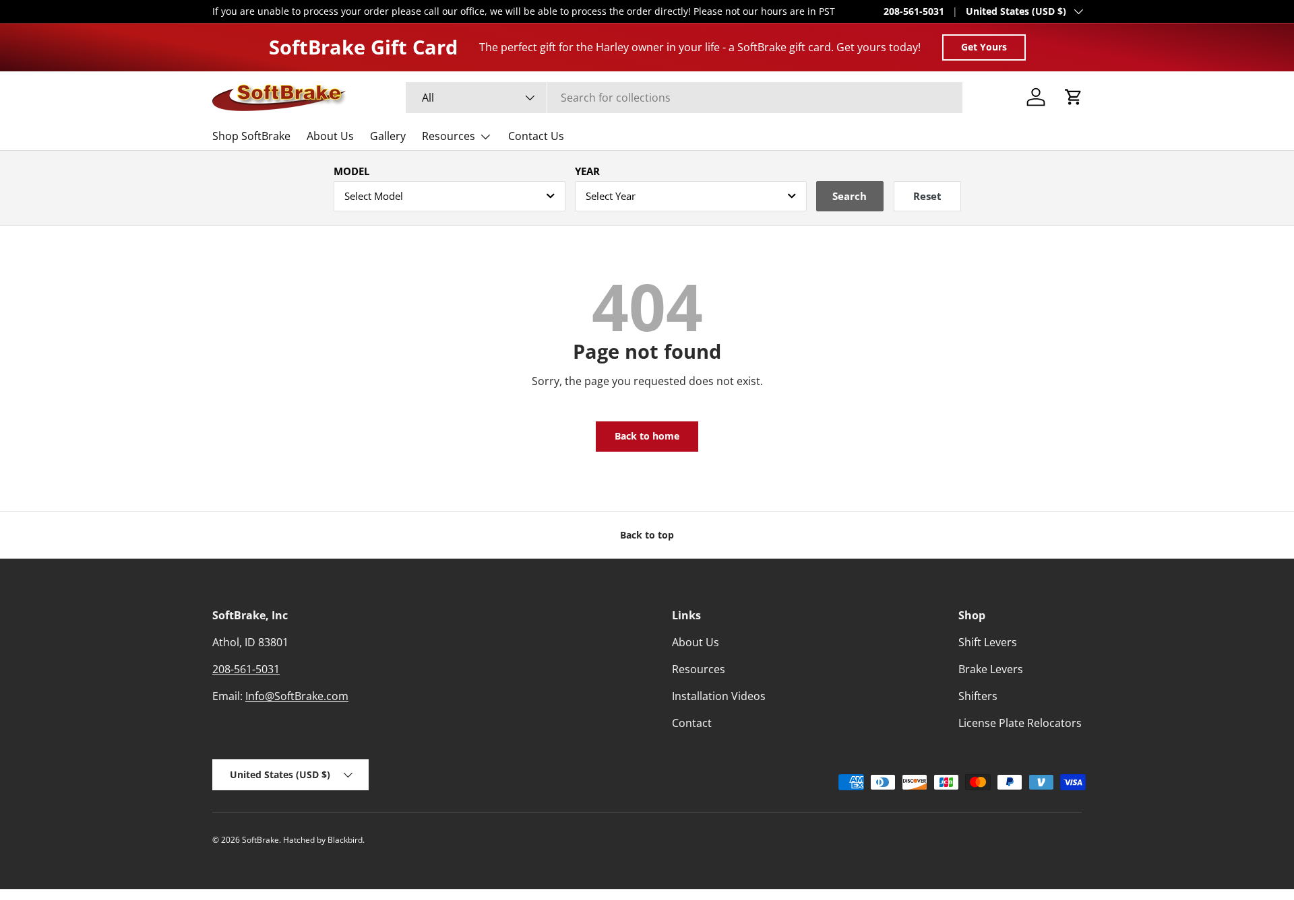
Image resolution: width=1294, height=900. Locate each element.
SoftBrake (260, 839)
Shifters (977, 696)
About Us (330, 136)
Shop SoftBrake (251, 136)
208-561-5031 (914, 11)
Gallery (388, 136)
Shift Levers (987, 642)
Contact (692, 723)
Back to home (647, 435)
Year (587, 171)
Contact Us (536, 136)
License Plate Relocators (1020, 723)
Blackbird (345, 839)
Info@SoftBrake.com (296, 696)
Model (351, 171)
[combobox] (684, 97)
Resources (448, 136)
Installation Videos (719, 696)
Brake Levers (990, 669)
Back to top (647, 534)
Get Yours (984, 46)
